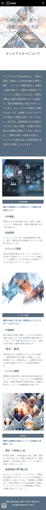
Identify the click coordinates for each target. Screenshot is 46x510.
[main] (23, 27)
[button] (2, 3)
